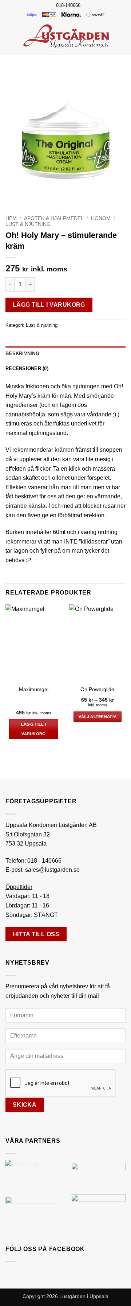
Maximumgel (33, 689)
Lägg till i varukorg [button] (34, 729)
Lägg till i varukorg (49, 305)
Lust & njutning (28, 224)
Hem (11, 218)
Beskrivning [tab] (22, 353)
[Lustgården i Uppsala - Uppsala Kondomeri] (66, 36)
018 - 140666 (44, 861)
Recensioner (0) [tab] (26, 368)
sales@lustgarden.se (52, 870)
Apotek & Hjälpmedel (54, 218)
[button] (9, 36)
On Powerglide (97, 689)
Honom (101, 218)
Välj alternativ (97, 716)
